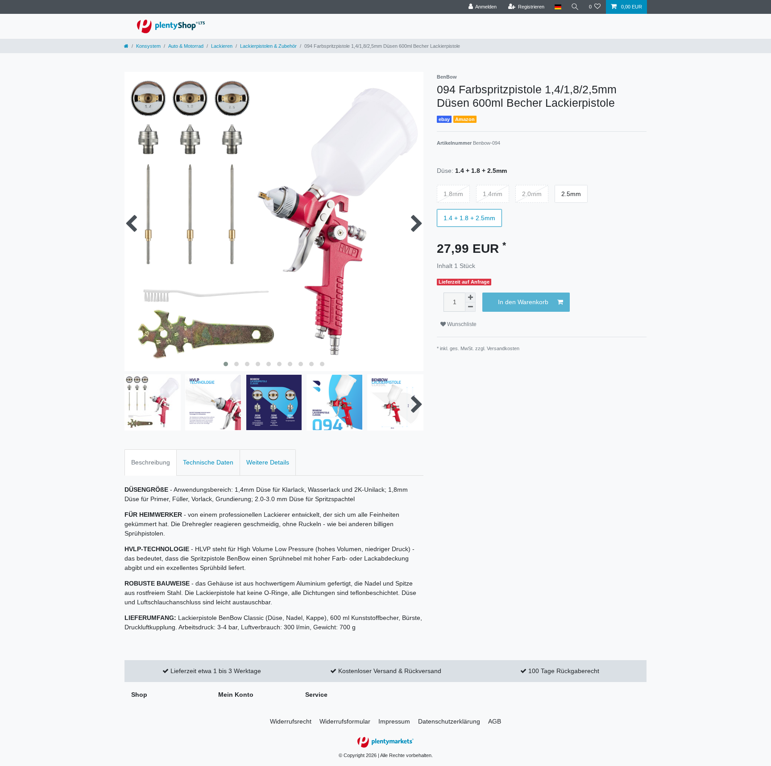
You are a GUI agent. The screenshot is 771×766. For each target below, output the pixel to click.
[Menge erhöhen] (470, 297)
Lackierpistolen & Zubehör (268, 46)
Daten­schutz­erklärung (449, 721)
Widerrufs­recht (290, 721)
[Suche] (575, 7)
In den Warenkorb (523, 302)
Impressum (394, 721)
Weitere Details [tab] (267, 462)
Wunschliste (461, 324)
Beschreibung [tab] (150, 462)
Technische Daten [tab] (208, 462)
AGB (494, 721)
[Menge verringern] (470, 307)
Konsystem (148, 46)
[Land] (557, 7)
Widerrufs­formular (344, 721)
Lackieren (221, 46)
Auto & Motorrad (185, 46)
